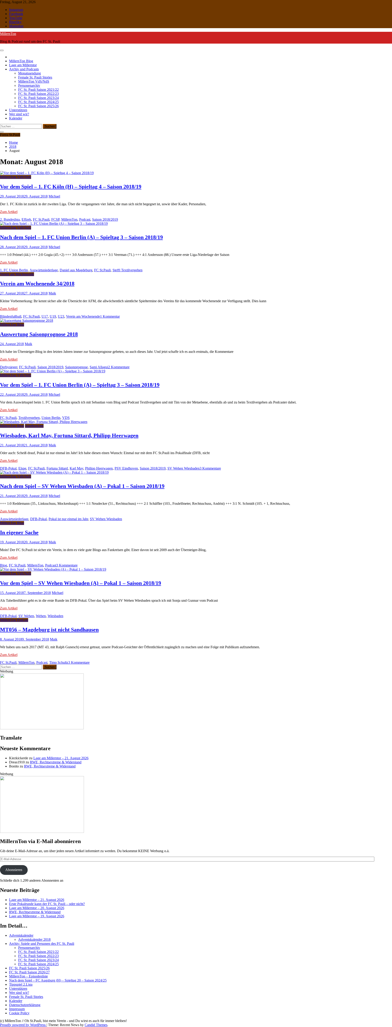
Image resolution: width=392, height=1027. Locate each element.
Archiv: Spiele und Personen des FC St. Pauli (41, 943)
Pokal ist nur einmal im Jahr (68, 519)
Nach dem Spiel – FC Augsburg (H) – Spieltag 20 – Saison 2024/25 (58, 980)
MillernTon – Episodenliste (28, 976)
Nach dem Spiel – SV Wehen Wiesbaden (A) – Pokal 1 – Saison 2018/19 (82, 486)
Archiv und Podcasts (24, 69)
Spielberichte (34, 426)
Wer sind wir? (19, 114)
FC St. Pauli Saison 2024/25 (38, 102)
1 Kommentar (110, 316)
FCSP (55, 219)
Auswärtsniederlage (43, 270)
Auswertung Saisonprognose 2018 (39, 334)
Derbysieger (8, 367)
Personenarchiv (29, 85)
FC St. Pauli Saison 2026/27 (29, 972)
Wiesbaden (55, 616)
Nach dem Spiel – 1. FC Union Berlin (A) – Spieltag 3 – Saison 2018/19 (81, 237)
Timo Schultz (58, 662)
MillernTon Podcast (14, 620)
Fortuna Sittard (57, 468)
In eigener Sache (19, 532)
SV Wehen (26, 616)
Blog (3, 565)
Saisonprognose (76, 367)
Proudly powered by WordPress (23, 1025)
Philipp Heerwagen (99, 468)
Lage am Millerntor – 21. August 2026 (60, 758)
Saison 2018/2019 (105, 219)
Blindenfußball (10, 316)
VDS (66, 418)
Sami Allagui (99, 367)
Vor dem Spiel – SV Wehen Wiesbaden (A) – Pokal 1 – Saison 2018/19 (80, 583)
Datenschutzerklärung (24, 1005)
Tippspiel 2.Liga (20, 984)
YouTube (15, 18)
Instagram (16, 10)
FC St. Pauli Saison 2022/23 (38, 94)
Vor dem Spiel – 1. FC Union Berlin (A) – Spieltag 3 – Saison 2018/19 (79, 385)
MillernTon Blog (21, 61)
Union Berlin (51, 418)
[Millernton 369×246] (42, 728)
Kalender (15, 118)
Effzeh (26, 219)
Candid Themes (96, 1025)
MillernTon (8, 34)
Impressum (17, 1009)
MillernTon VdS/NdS (33, 81)
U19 (53, 316)
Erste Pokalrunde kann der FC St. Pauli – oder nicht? (47, 904)
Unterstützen (18, 110)
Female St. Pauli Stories (35, 77)
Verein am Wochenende (17, 274)
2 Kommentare (119, 367)
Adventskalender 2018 (34, 939)
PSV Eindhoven (126, 468)
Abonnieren (13, 870)
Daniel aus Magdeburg (76, 270)
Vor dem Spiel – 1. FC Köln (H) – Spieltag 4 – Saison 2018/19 (70, 187)
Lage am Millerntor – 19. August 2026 (36, 916)
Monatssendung (29, 73)
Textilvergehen (29, 418)
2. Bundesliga (10, 219)
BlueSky (15, 22)
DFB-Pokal (8, 468)
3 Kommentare (210, 468)
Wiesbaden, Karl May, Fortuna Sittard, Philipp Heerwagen (69, 435)
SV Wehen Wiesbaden (183, 468)
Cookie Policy (19, 1013)
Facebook (16, 14)
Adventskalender (21, 935)
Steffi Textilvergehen (127, 270)
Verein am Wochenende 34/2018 (37, 284)
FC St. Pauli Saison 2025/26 (38, 106)
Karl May (76, 468)
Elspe (22, 468)
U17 (45, 316)
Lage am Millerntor (23, 65)
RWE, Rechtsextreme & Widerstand (55, 762)
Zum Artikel (8, 212)
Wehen (41, 616)
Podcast (84, 219)
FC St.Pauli (41, 219)
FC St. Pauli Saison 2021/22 (38, 90)
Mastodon (16, 26)
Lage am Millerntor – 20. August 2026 (36, 908)
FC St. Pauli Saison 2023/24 (38, 98)
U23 (61, 316)
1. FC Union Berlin (14, 270)
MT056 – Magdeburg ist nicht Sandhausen (49, 630)
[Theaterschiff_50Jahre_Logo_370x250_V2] (42, 832)
